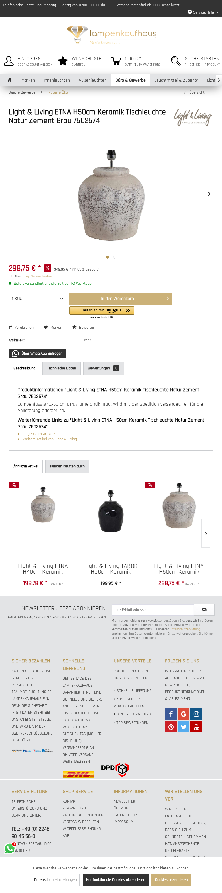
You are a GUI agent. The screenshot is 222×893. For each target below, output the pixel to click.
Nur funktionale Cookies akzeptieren (115, 879)
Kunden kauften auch (67, 466)
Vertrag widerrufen (81, 821)
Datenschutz (125, 815)
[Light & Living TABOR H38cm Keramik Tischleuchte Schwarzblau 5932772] (111, 505)
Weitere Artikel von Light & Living (49, 439)
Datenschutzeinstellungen (55, 879)
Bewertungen (102, 368)
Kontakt (70, 801)
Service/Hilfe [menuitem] (203, 12)
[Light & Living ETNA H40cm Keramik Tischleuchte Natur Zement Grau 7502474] (43, 505)
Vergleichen (24, 327)
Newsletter (124, 801)
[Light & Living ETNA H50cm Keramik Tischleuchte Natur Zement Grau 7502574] (179, 505)
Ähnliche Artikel (25, 466)
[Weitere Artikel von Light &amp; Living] (192, 118)
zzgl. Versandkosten (38, 276)
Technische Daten (61, 368)
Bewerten (86, 327)
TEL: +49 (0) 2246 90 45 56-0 (30, 833)
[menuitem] (27, 60)
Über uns (122, 808)
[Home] (9, 80)
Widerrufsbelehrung (82, 828)
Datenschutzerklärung (185, 629)
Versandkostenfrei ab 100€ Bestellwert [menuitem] (148, 5)
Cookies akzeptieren (171, 879)
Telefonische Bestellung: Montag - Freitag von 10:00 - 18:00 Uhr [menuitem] (54, 5)
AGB (66, 835)
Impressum (124, 821)
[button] (101, 312)
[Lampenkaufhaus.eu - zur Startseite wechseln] (111, 34)
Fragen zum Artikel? (38, 434)
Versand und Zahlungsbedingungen (83, 812)
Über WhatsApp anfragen (41, 353)
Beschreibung (24, 368)
